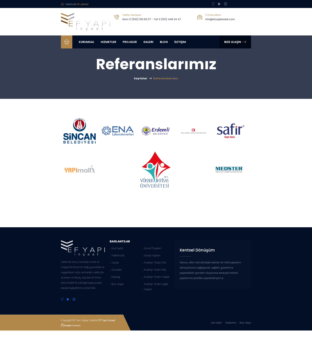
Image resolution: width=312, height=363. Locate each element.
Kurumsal (86, 42)
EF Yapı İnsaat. (107, 320)
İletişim (180, 42)
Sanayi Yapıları (152, 255)
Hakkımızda (117, 255)
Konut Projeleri (152, 248)
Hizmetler (108, 42)
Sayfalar (140, 78)
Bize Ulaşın (232, 42)
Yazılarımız (230, 322)
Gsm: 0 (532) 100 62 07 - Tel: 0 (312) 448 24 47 (151, 19)
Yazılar (115, 262)
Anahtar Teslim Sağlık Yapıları (156, 286)
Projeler (130, 42)
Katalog (115, 277)
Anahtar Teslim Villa (155, 269)
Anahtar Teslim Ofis (155, 262)
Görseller (116, 269)
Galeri (148, 42)
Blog (164, 42)
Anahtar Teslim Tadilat (156, 277)
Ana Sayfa (117, 248)
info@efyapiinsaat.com (220, 19)
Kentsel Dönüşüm (197, 250)
